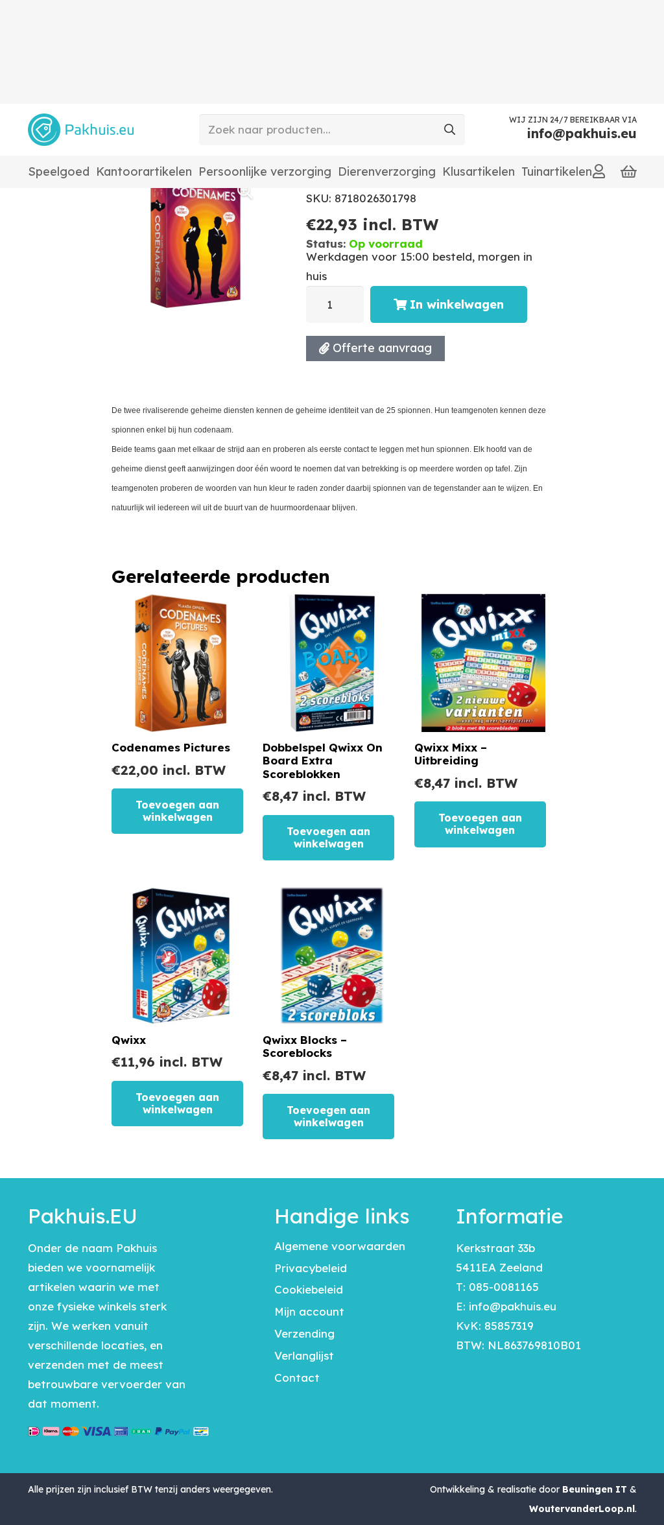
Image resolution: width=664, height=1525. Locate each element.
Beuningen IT (594, 1489)
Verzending (304, 1333)
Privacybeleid (310, 1268)
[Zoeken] (449, 129)
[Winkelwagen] (629, 172)
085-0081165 (504, 1287)
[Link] (599, 171)
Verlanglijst (304, 1355)
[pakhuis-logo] (81, 129)
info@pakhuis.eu (512, 1306)
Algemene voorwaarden (339, 1246)
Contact (297, 1377)
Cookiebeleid (308, 1289)
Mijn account (309, 1311)
